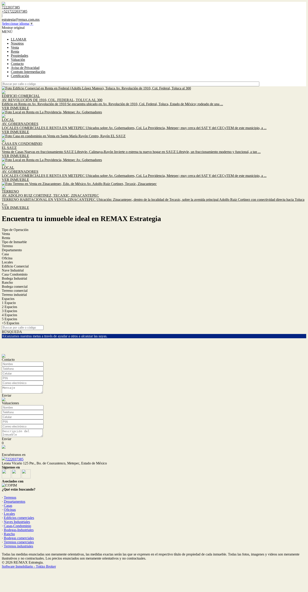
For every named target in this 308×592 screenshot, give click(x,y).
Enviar (6, 395)
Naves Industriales (17, 522)
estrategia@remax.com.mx (21, 19)
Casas (8, 505)
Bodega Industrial (14, 278)
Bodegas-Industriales (19, 530)
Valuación (18, 60)
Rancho (7, 282)
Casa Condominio (15, 274)
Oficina (7, 258)
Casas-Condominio (17, 526)
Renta (15, 51)
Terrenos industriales (18, 546)
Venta (15, 47)
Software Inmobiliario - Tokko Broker (29, 566)
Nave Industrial (13, 270)
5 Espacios (9, 319)
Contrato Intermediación (28, 72)
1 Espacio (9, 303)
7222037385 (14, 459)
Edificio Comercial (15, 266)
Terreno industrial (14, 295)
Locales (7, 262)
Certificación (20, 76)
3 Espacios (9, 311)
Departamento (12, 250)
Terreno (7, 246)
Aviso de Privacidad (25, 68)
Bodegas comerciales (19, 538)
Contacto (17, 64)
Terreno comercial (15, 291)
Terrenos (10, 497)
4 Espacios (9, 315)
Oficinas (10, 510)
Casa (5, 254)
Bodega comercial (15, 286)
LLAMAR (18, 39)
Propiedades (19, 55)
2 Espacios (9, 307)
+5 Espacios (10, 323)
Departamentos (14, 501)
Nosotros (17, 43)
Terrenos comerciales (19, 542)
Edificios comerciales (19, 518)
